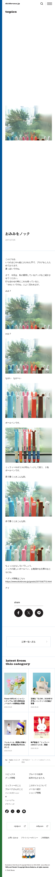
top (6, 760)
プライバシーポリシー (29, 838)
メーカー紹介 (35, 789)
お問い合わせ (13, 838)
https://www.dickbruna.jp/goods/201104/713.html (28, 581)
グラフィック (10, 804)
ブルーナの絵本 (36, 774)
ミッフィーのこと (13, 785)
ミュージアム (10, 800)
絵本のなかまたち (37, 778)
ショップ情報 (35, 793)
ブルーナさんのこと (14, 789)
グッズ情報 (10, 778)
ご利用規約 (45, 838)
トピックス (10, 774)
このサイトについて (38, 785)
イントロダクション (12, 793)
